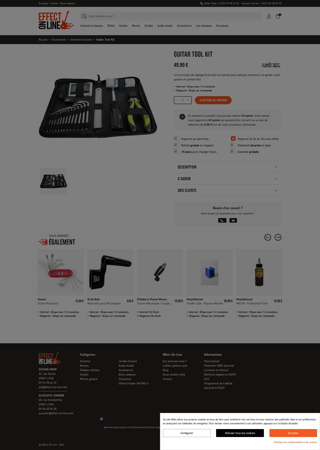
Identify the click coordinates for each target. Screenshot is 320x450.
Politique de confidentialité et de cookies (295, 442)
